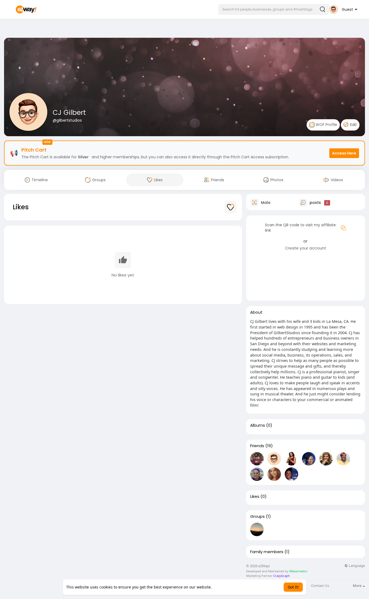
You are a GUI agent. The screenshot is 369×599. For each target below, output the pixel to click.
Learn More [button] (223, 587)
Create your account (305, 248)
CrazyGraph (281, 576)
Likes (254, 496)
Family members (266, 552)
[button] (273, 9)
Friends (257, 446)
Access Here (344, 153)
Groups (257, 516)
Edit (353, 124)
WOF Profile (325, 124)
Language (356, 565)
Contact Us (320, 585)
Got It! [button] (293, 587)
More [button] (357, 585)
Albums (257, 425)
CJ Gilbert (69, 112)
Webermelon (298, 571)
